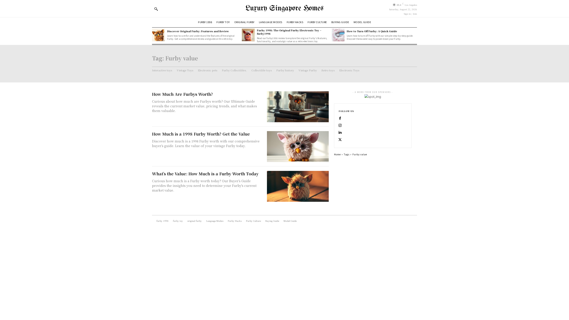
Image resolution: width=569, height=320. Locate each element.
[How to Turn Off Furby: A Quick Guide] (338, 35)
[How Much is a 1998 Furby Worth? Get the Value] (298, 146)
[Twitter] (340, 139)
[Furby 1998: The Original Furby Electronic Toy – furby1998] (248, 35)
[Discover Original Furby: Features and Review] (158, 35)
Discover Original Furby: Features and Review (198, 31)
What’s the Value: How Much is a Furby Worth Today (205, 173)
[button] (156, 9)
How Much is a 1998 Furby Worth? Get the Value (201, 134)
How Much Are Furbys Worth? (182, 94)
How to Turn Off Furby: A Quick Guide (372, 31)
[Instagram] (340, 125)
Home (337, 154)
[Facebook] (340, 118)
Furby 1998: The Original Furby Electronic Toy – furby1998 (289, 31)
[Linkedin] (340, 132)
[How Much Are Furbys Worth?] (298, 106)
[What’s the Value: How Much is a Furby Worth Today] (298, 186)
